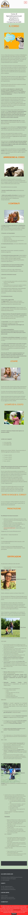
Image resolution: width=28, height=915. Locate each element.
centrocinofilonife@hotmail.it (9, 528)
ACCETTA (14, 913)
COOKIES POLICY (16, 909)
